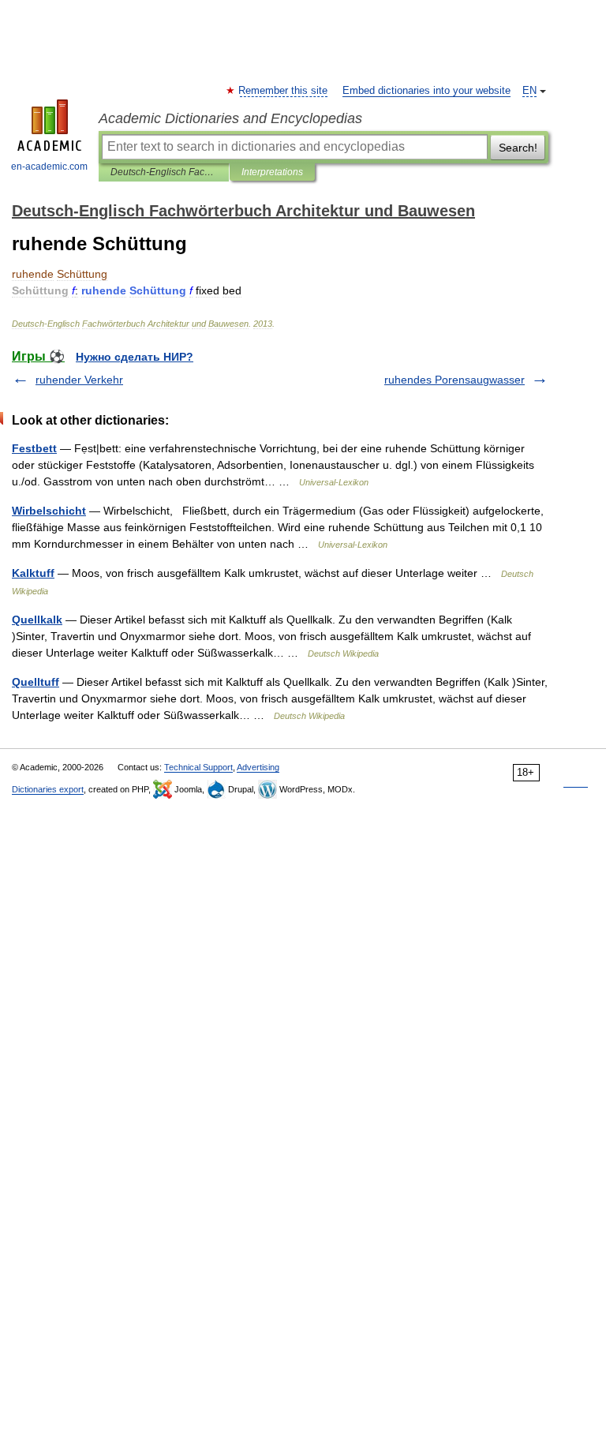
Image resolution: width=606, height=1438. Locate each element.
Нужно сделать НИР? (134, 356)
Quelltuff (35, 682)
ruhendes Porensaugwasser (454, 379)
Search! (518, 147)
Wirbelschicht (49, 510)
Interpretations (272, 172)
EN (529, 90)
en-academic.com (49, 166)
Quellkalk (37, 619)
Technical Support (198, 767)
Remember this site (283, 90)
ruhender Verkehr (79, 379)
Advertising (258, 767)
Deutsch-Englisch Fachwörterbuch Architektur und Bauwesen (163, 172)
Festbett (34, 448)
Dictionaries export (48, 789)
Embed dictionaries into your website (426, 90)
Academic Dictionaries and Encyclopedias (230, 118)
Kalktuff (33, 573)
